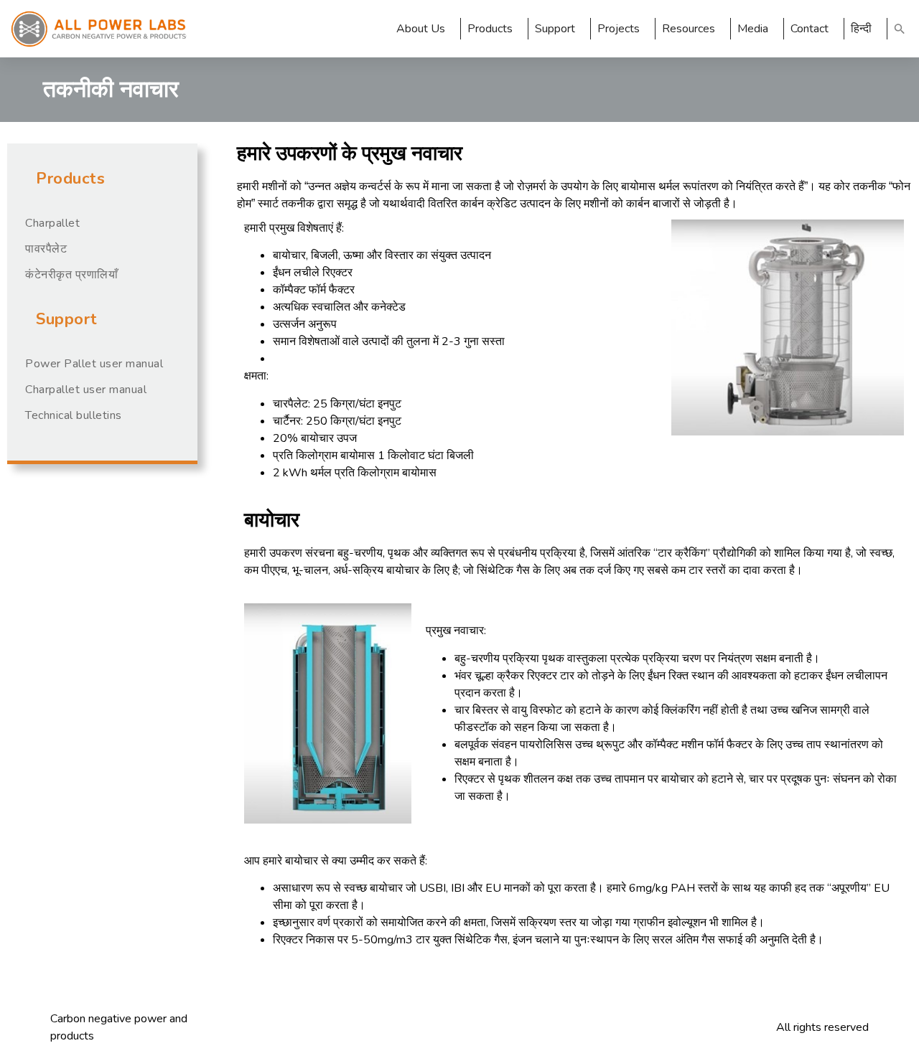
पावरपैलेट (46, 249)
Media (752, 29)
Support (555, 29)
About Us (420, 29)
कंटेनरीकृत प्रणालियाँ (71, 275)
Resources (688, 29)
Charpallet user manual (85, 389)
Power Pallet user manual (94, 364)
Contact (809, 29)
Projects (618, 29)
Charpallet (52, 223)
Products (490, 29)
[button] (899, 28)
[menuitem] (865, 28)
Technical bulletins (73, 415)
